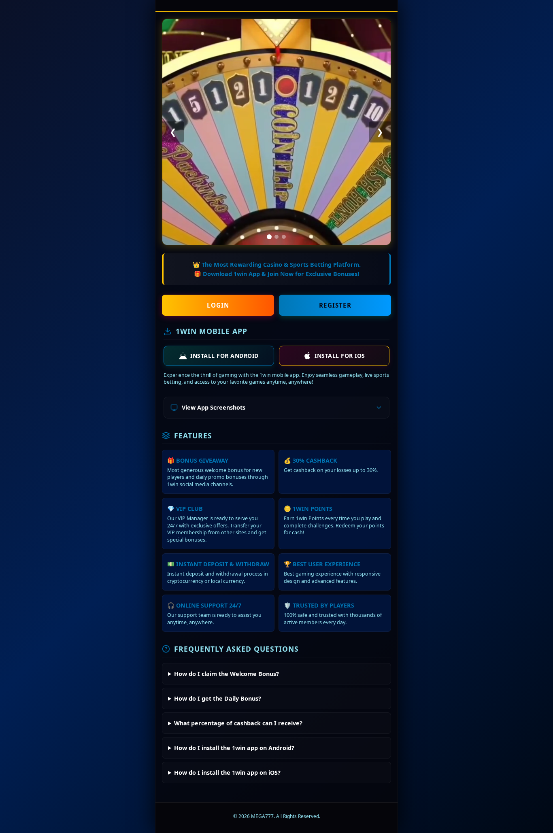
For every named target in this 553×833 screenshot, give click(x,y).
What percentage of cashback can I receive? (238, 723)
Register (335, 305)
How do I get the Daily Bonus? (217, 698)
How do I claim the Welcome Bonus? (226, 674)
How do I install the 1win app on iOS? (227, 772)
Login (218, 305)
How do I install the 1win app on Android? (234, 748)
